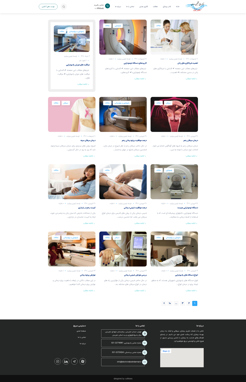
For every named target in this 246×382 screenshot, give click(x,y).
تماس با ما (130, 6)
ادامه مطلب (82, 84)
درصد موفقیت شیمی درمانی (135, 207)
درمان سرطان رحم (190, 140)
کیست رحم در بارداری (86, 207)
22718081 (99, 8)
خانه (177, 6)
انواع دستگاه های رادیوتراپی (186, 275)
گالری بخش (143, 6)
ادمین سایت (68, 56)
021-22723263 (118, 352)
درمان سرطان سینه (87, 140)
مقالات (155, 6)
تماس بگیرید (99, 5)
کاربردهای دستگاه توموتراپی (135, 63)
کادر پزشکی (167, 6)
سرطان (65, 103)
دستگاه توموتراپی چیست (187, 207)
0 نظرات (111, 59)
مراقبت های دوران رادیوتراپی (78, 64)
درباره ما (118, 6)
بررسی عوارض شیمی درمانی (135, 275)
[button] (48, 6)
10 (170, 303)
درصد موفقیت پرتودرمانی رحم (134, 140)
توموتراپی (118, 25)
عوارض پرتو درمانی (87, 275)
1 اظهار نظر (83, 60)
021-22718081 (117, 343)
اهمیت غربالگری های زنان (187, 63)
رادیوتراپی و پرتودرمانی (76, 31)
